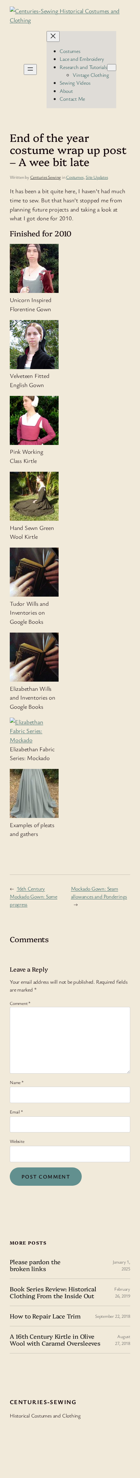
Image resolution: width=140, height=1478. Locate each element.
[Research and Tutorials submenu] (111, 67)
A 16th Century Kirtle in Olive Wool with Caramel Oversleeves (55, 1339)
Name (17, 1082)
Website (17, 1141)
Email (16, 1112)
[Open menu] (30, 69)
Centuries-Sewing (43, 1402)
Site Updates (97, 177)
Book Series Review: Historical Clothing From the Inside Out (53, 1292)
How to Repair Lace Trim (45, 1316)
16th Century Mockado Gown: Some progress (33, 896)
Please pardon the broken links (35, 1265)
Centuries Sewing (45, 177)
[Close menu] (53, 36)
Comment (20, 1003)
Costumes (74, 177)
